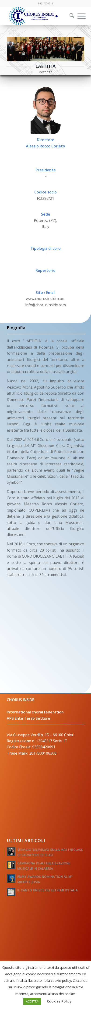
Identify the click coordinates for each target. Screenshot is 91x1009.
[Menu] (79, 16)
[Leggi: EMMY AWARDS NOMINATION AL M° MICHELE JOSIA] (11, 878)
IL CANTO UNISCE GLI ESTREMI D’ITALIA (47, 890)
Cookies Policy (59, 1001)
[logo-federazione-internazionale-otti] (38, 16)
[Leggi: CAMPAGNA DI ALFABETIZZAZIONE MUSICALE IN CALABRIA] (11, 865)
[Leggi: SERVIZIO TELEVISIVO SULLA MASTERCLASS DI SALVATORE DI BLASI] (11, 851)
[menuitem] (69, 16)
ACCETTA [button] (32, 1001)
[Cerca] (69, 16)
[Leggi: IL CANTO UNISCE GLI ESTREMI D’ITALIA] (11, 892)
